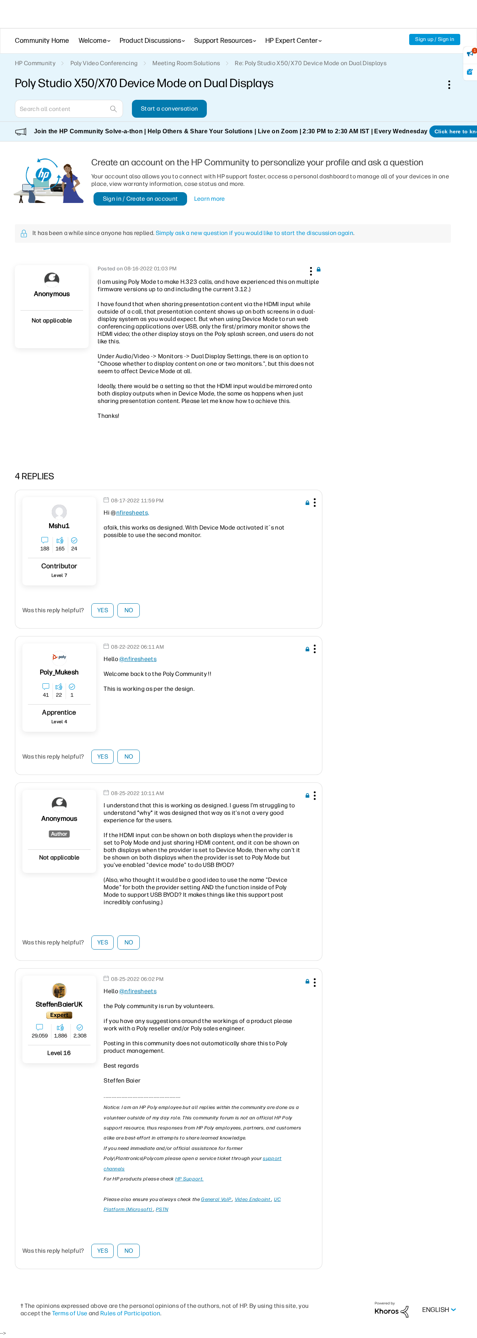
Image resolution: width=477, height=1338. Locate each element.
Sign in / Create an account (140, 198)
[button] (310, 270)
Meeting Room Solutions (186, 63)
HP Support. (189, 1179)
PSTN (162, 1209)
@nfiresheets (138, 658)
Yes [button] (102, 610)
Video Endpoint (253, 1199)
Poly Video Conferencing (104, 63)
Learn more (209, 198)
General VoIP (216, 1199)
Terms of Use (70, 1313)
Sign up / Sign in (434, 39)
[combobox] (69, 109)
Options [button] (453, 84)
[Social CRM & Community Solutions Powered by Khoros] (391, 1309)
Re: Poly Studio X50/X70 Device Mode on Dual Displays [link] (310, 63)
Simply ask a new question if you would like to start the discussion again (254, 232)
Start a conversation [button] (169, 108)
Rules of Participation (130, 1313)
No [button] (128, 610)
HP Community (35, 63)
